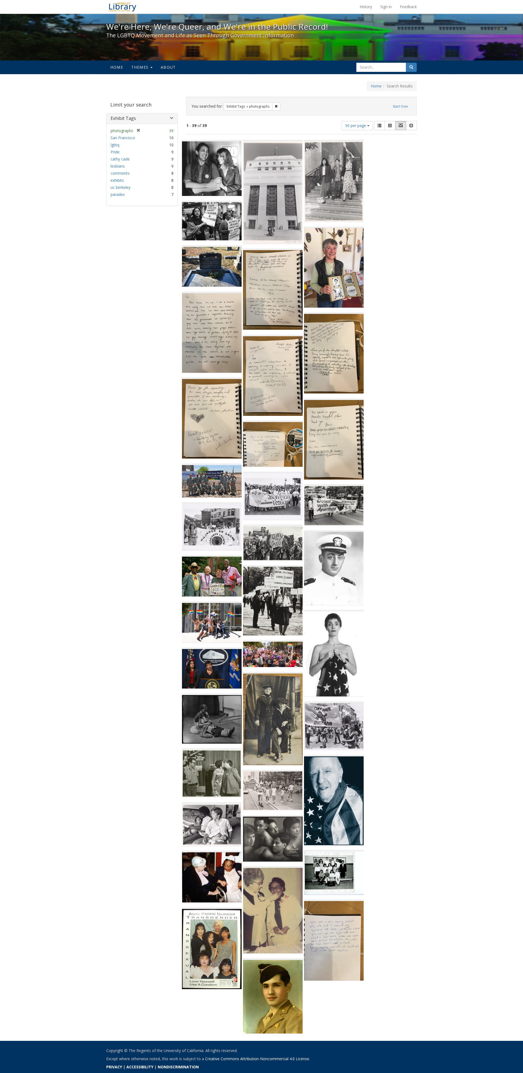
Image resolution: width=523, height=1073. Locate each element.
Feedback (408, 6)
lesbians (118, 166)
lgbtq (115, 144)
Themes (140, 67)
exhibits (117, 180)
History (366, 6)
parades (118, 194)
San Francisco (123, 137)
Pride (115, 151)
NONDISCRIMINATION (178, 1066)
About (168, 67)
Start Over (400, 106)
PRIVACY (114, 1066)
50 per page (356, 125)
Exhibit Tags (123, 118)
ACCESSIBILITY (139, 1066)
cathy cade (120, 159)
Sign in (386, 6)
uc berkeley (120, 187)
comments (120, 173)
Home (116, 67)
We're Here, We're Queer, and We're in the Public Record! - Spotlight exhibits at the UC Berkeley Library (122, 7)
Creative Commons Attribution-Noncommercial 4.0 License (257, 1058)
